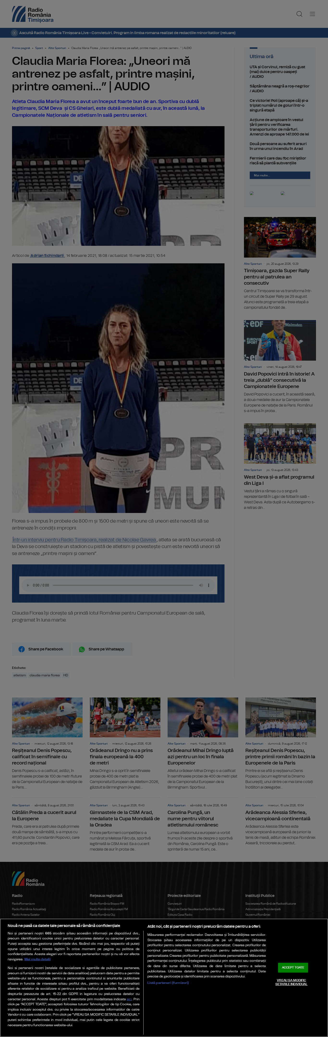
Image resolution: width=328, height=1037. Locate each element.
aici (129, 999)
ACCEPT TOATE (293, 967)
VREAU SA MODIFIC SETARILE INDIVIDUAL (291, 982)
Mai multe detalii (37, 959)
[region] (164, 978)
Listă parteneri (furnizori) (168, 983)
